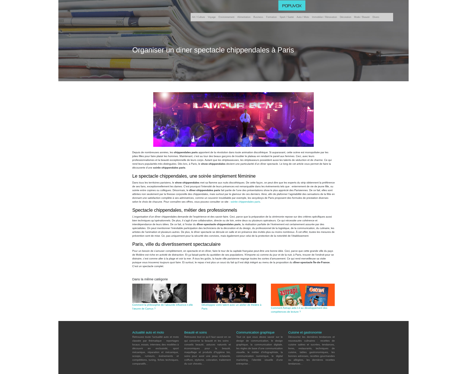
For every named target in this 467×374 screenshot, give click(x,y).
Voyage (212, 17)
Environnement (226, 17)
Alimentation (243, 17)
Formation (271, 17)
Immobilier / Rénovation (324, 17)
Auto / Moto (303, 17)
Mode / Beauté (362, 17)
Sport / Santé (287, 17)
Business (258, 17)
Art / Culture (198, 17)
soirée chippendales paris (245, 201)
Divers (376, 17)
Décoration (345, 17)
